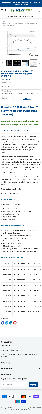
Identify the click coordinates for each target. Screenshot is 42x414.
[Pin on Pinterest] (15, 323)
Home (3, 21)
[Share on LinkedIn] (10, 323)
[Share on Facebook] (2, 323)
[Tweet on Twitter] (6, 323)
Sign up (33, 384)
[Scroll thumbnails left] (2, 63)
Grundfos (6, 79)
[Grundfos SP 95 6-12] (33, 63)
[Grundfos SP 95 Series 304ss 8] (9, 63)
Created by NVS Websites (23, 409)
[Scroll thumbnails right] (39, 63)
